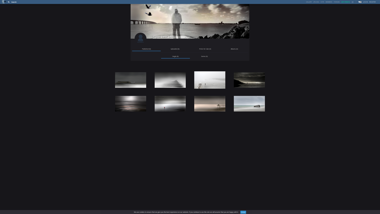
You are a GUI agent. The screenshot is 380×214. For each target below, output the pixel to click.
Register (372, 2)
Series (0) (204, 56)
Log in (365, 2)
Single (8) (175, 56)
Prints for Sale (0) (205, 49)
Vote (322, 2)
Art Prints (345, 2)
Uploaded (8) (175, 49)
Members (329, 2)
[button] (353, 2)
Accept (243, 212)
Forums (337, 2)
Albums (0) (234, 49)
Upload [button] (316, 2)
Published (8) (146, 49)
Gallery (309, 2)
